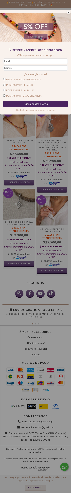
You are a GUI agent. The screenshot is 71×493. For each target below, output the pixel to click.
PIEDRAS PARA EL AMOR (19, 85)
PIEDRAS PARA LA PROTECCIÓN (23, 79)
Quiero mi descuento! (35, 104)
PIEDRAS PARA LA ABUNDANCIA (23, 95)
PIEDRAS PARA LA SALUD (20, 90)
